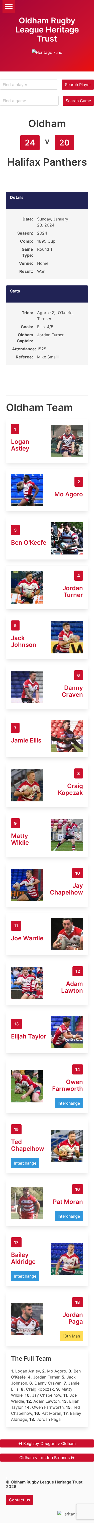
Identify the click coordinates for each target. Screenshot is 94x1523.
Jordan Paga (73, 1318)
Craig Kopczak (70, 789)
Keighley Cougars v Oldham (49, 1443)
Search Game (78, 100)
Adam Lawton (72, 987)
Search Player (78, 84)
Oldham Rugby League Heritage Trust (47, 30)
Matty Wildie (20, 839)
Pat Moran (68, 1201)
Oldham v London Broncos (44, 1457)
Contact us (19, 1499)
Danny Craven (72, 691)
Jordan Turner (73, 591)
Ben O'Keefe (28, 542)
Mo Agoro (68, 494)
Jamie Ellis (26, 740)
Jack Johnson (23, 641)
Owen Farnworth (67, 1085)
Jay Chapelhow (66, 889)
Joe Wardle (27, 938)
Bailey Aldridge (23, 1258)
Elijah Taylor (28, 1036)
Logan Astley (20, 445)
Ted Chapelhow (27, 1145)
